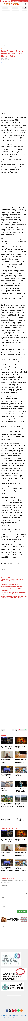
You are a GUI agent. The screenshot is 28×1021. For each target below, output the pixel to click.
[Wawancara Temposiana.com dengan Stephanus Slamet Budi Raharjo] (7, 813)
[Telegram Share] (22, 730)
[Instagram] (15, 1010)
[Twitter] (10, 1010)
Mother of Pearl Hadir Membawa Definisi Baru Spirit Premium (20, 790)
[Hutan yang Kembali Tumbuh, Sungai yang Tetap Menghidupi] (21, 798)
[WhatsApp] (18, 1010)
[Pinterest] (13, 1010)
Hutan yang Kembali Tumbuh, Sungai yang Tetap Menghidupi (20, 805)
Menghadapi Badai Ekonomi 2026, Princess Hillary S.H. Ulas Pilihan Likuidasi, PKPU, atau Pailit (20, 819)
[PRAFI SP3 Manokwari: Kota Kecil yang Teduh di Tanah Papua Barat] (7, 798)
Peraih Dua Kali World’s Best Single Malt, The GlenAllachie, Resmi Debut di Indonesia (12, 583)
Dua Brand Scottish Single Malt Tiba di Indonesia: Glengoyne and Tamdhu (13, 593)
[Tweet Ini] (16, 730)
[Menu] (2, 4)
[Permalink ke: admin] (2, 59)
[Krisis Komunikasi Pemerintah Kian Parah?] (7, 754)
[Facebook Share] (13, 730)
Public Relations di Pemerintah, (5, 789)
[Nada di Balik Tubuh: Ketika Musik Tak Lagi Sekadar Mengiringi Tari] (7, 740)
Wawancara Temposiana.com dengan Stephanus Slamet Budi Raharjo (6, 819)
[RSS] (21, 1010)
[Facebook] (7, 1010)
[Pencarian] (26, 4)
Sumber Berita (5, 574)
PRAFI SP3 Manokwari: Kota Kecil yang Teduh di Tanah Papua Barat (7, 805)
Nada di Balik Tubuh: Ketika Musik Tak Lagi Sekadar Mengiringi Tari (12, 580)
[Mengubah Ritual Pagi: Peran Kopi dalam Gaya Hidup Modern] (21, 754)
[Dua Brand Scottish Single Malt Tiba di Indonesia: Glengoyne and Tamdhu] (7, 769)
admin (5, 58)
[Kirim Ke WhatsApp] (25, 730)
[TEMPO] (12, 4)
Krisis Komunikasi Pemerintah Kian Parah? (12, 586)
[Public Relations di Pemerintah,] (7, 784)
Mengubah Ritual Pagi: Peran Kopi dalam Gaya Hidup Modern (13, 589)
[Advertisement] (14, 29)
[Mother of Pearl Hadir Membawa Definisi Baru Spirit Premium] (21, 784)
